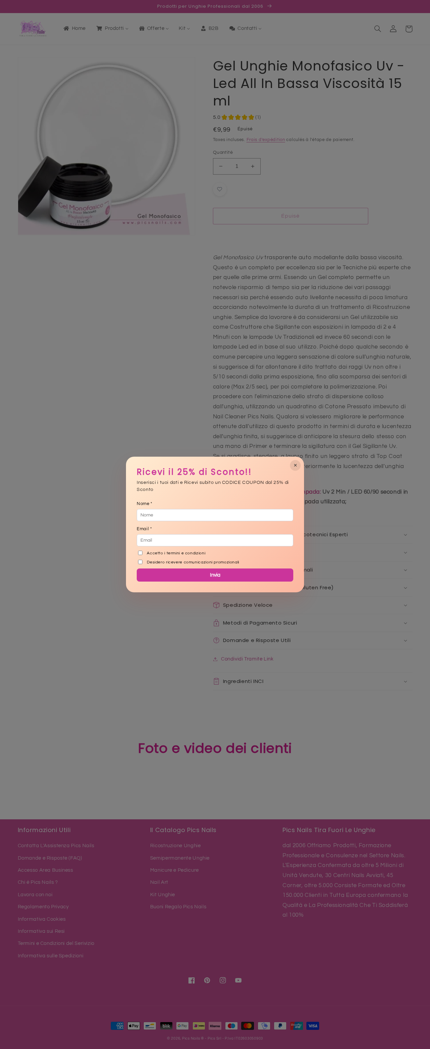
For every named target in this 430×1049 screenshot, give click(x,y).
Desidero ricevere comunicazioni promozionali (193, 562)
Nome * (145, 503)
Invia (215, 575)
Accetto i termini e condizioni (176, 553)
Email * (144, 529)
